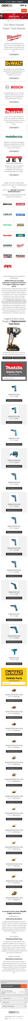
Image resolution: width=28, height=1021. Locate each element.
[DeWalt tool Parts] (14, 63)
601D (16, 659)
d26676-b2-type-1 (17, 815)
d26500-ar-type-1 (16, 764)
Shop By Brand (7, 357)
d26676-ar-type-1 (16, 798)
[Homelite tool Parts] (7, 236)
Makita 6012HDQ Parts (14, 526)
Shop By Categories (19, 357)
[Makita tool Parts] (14, 111)
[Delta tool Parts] (7, 216)
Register (20, 2)
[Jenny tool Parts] (20, 236)
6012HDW (16, 550)
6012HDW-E (16, 572)
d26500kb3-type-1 (17, 781)
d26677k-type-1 (16, 882)
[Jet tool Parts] (14, 160)
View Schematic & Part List (14, 400)
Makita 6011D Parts (14, 438)
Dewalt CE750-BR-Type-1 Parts (14, 745)
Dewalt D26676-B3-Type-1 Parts (14, 830)
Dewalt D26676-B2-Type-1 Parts (14, 813)
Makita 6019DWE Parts (14, 636)
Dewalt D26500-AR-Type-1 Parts (14, 762)
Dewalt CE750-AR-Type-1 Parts (14, 694)
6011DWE (16, 462)
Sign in (14, 2)
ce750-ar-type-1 (16, 696)
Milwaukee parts (16, 302)
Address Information (8, 1006)
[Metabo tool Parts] (7, 247)
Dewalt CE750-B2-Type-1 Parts (14, 711)
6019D (16, 615)
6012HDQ (16, 528)
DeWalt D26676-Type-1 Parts (14, 864)
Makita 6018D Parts (14, 592)
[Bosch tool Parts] (14, 87)
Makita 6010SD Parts (14, 416)
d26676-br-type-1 (17, 849)
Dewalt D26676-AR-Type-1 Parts (14, 796)
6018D (16, 594)
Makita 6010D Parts (14, 394)
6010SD (16, 418)
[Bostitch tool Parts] (7, 205)
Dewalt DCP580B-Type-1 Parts (14, 898)
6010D (16, 396)
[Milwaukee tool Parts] (14, 37)
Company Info (7, 998)
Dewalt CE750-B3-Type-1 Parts (14, 728)
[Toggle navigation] (25, 5)
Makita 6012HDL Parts (14, 504)
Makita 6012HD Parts (14, 482)
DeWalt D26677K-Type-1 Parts (14, 881)
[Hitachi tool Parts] (14, 136)
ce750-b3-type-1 (16, 730)
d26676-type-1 (16, 865)
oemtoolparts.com (10, 1016)
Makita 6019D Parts (14, 614)
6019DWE (16, 637)
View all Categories (14, 374)
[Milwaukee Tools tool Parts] (20, 247)
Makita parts (10, 300)
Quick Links (6, 1002)
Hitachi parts (8, 302)
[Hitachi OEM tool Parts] (20, 226)
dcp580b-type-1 (16, 899)
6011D (16, 440)
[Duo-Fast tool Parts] (20, 216)
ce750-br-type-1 (16, 747)
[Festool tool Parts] (7, 226)
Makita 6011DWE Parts (14, 460)
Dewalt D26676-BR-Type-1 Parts (14, 847)
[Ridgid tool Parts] (20, 257)
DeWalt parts (18, 300)
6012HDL (17, 506)
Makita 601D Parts (14, 658)
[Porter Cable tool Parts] (7, 257)
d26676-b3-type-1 (17, 832)
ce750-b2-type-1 (16, 713)
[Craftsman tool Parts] (20, 205)
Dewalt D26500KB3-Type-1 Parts (14, 779)
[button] (2, 16)
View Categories (14, 54)
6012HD (16, 484)
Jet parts (24, 302)
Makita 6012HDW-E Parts (14, 570)
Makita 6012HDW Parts (14, 548)
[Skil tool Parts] (7, 268)
